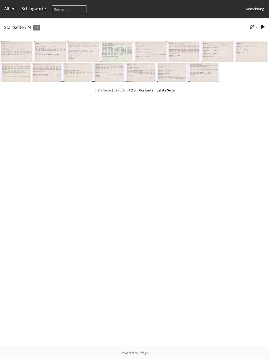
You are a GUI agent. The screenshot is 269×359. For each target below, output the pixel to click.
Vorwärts (146, 90)
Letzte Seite (166, 90)
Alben (9, 9)
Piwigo (143, 353)
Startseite (14, 27)
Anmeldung (255, 9)
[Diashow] (263, 27)
